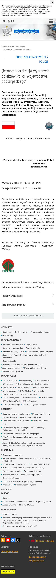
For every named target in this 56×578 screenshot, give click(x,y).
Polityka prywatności (36, 560)
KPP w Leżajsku (23, 387)
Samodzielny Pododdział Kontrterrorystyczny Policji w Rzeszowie (25, 356)
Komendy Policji (8, 375)
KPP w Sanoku (46, 398)
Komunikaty (7, 332)
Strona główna (8, 47)
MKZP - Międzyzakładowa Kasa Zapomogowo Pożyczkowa (22, 438)
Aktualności (7, 327)
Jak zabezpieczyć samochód (14, 464)
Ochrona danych (8, 509)
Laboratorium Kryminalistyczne (39, 352)
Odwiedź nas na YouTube (8, 540)
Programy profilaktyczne (25, 485)
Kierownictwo (31, 345)
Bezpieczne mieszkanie (12, 455)
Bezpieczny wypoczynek (31, 475)
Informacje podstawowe (12, 345)
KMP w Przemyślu (10, 394)
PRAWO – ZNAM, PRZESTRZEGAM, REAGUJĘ (23, 468)
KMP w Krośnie (41, 384)
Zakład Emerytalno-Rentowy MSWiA (18, 505)
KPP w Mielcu (25, 391)
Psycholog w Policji (40, 421)
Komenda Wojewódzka (11, 340)
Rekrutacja (6, 489)
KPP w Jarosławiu (42, 381)
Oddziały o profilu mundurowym (16, 414)
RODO (5, 514)
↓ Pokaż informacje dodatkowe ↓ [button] (28, 315)
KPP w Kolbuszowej (24, 384)
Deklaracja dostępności (9, 551)
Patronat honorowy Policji (35, 368)
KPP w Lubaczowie (41, 387)
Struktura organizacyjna (12, 348)
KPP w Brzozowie (9, 381)
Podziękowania (21, 332)
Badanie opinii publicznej (30, 417)
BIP (22, 352)
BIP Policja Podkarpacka (45, 540)
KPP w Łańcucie (9, 391)
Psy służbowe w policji (11, 471)
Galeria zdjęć (8, 335)
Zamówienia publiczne (12, 368)
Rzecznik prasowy (10, 352)
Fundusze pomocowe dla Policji (17, 49)
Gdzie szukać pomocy (11, 478)
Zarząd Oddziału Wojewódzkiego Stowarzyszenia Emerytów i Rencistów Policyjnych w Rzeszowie (23, 444)
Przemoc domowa (10, 475)
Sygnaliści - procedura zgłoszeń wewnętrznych (22, 364)
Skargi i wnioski (9, 361)
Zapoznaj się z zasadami (37, 556)
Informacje (20, 47)
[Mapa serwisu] (8, 21)
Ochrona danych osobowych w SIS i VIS (19, 526)
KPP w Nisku (38, 391)
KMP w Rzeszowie (30, 398)
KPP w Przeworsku (29, 394)
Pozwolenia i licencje (41, 414)
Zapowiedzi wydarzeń (40, 332)
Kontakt (5, 493)
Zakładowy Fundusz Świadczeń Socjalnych (20, 433)
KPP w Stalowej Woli (11, 401)
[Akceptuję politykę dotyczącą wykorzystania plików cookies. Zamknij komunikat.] (52, 2)
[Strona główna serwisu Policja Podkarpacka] (3, 21)
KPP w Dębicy (26, 381)
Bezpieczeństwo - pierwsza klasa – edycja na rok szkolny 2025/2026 (26, 459)
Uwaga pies (7, 485)
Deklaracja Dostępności (12, 371)
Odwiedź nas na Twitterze (17, 540)
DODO (14, 514)
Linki (4, 424)
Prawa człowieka (9, 417)
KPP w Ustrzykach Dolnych (34, 404)
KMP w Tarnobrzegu (11, 404)
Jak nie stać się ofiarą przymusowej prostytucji (22, 481)
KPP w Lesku (8, 387)
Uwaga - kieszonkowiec (40, 464)
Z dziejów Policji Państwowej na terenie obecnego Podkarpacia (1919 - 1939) (23, 428)
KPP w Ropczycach (10, 398)
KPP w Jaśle (7, 384)
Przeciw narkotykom (32, 471)
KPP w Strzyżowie (30, 401)
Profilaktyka (7, 450)
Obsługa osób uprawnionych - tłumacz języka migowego (26, 501)
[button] (51, 21)
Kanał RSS (3, 540)
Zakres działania (33, 348)
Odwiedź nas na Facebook (13, 540)
